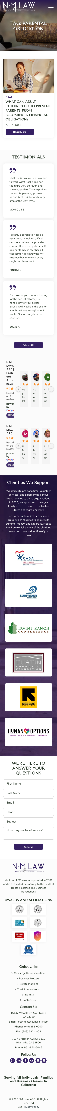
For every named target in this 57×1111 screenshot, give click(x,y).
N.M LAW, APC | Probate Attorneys (10, 373)
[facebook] (25, 1060)
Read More (19, 131)
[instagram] (12, 1060)
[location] (38, 1060)
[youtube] (31, 1060)
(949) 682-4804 (31, 1031)
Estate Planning (29, 983)
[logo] (28, 865)
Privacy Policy (31, 1106)
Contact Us (29, 999)
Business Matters (29, 978)
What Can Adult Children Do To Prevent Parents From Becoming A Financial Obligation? (28, 110)
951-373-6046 (33, 1047)
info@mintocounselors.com (32, 1021)
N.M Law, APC (9, 429)
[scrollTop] (47, 1100)
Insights (29, 994)
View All (28, 345)
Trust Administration (29, 989)
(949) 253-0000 (33, 1026)
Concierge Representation (29, 973)
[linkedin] (19, 1060)
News (9, 96)
